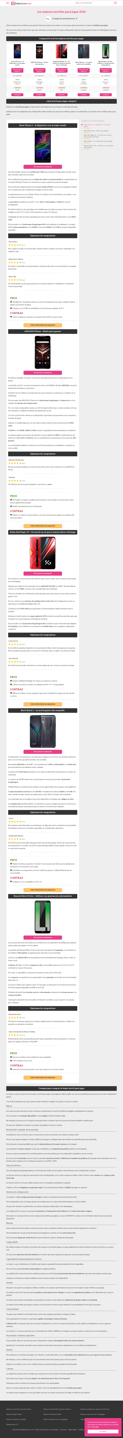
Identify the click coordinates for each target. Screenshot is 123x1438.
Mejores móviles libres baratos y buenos (57, 1409)
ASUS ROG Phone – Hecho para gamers (96, 131)
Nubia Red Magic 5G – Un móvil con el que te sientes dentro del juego (98, 136)
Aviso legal (73, 1430)
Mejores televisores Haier (52, 1414)
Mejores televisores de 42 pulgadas (55, 1419)
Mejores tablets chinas (14, 1414)
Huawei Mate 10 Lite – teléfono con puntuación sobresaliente (98, 146)
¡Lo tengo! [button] (103, 1431)
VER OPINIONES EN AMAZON (42, 325)
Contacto (63, 1430)
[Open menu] (7, 3)
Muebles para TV (12, 1424)
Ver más (86, 128)
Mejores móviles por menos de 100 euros (95, 1409)
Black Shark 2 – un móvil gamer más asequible (98, 141)
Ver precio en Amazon (17, 70)
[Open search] (115, 3)
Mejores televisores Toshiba (16, 1419)
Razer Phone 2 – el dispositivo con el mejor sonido (97, 125)
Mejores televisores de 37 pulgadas (93, 1414)
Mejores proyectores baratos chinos (18, 1409)
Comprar (17, 94)
